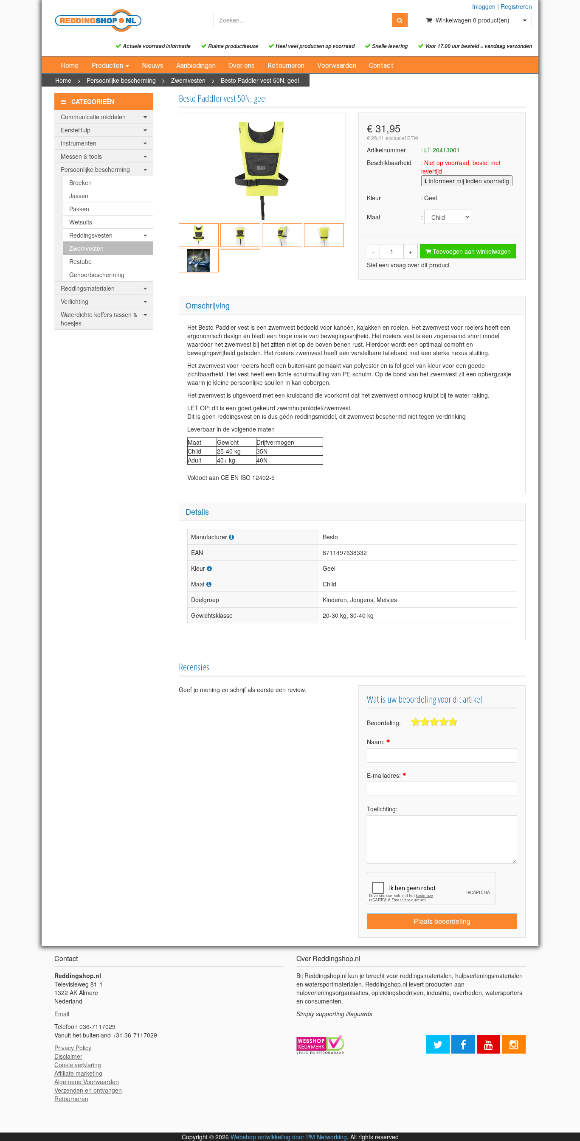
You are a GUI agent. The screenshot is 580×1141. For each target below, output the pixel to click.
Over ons (241, 66)
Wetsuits (80, 222)
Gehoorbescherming (96, 274)
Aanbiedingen (196, 66)
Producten (108, 66)
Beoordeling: (384, 722)
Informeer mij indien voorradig (468, 181)
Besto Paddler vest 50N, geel (260, 80)
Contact (381, 66)
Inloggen (484, 6)
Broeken (80, 182)
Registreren (516, 6)
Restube (80, 261)
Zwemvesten (188, 80)
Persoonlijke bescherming (121, 80)
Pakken (79, 209)
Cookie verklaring (77, 1064)
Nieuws (152, 66)
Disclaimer (68, 1056)
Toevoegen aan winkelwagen (471, 251)
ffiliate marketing (80, 1073)
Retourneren (285, 66)
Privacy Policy (72, 1047)
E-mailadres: (385, 775)
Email (61, 1013)
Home (70, 66)
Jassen (78, 195)
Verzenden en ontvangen (88, 1090)
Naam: (376, 741)
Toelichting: (382, 809)
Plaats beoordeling (442, 921)
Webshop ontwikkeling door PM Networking (289, 1137)
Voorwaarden (336, 66)
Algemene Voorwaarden (86, 1081)
